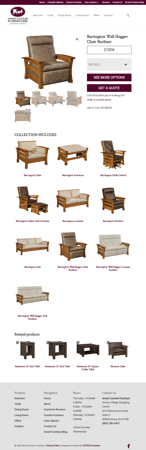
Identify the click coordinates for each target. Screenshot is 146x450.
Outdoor (108, 15)
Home (47, 398)
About (42, 2)
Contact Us (117, 2)
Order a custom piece (99, 99)
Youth (50, 15)
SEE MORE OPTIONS (109, 77)
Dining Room (64, 15)
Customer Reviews (54, 409)
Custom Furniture (74, 2)
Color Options (91, 2)
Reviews (106, 2)
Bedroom (38, 15)
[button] (77, 39)
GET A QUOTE (109, 88)
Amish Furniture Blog (134, 2)
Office (96, 15)
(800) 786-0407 (111, 423)
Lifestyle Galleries (55, 2)
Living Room (82, 15)
